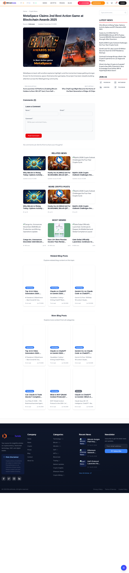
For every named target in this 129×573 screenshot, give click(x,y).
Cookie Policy (123, 489)
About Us (30, 460)
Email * (62, 110)
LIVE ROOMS (85, 3)
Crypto (53, 3)
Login (123, 3)
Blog (70, 3)
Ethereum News (58, 471)
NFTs (56, 453)
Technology (58, 439)
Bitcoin (56, 442)
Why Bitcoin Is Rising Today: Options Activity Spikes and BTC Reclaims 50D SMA (112, 27)
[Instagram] (14, 479)
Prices (62, 3)
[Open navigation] (124, 568)
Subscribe (117, 451)
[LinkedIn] (19, 479)
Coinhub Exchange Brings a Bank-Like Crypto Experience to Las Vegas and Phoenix (112, 59)
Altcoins (57, 446)
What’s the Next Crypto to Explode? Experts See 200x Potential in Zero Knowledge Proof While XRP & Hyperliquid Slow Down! (112, 67)
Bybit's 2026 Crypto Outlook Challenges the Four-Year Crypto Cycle (113, 44)
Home (25, 11)
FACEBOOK (107, 82)
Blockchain (56, 457)
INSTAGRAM (121, 82)
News (45, 3)
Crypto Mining (58, 475)
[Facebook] (4, 479)
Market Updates (58, 464)
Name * (27, 110)
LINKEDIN (106, 87)
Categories (97, 3)
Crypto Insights (58, 468)
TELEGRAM (121, 87)
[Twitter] (9, 479)
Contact (30, 457)
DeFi (55, 450)
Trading (56, 460)
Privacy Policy (98, 489)
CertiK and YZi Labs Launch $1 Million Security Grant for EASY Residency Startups (112, 51)
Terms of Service (110, 489)
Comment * (29, 118)
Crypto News (33, 11)
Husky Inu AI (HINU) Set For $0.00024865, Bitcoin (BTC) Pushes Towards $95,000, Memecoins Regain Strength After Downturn (112, 36)
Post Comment (33, 136)
